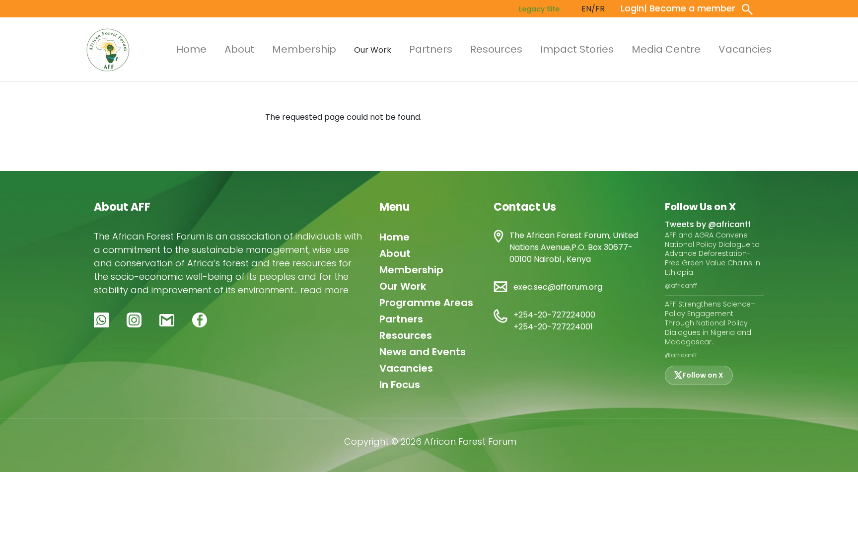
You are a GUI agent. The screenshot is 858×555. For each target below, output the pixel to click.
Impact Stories (577, 49)
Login (632, 8)
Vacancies (745, 49)
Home (191, 49)
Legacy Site (539, 9)
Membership (304, 49)
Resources (496, 49)
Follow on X (702, 375)
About (239, 49)
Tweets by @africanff (708, 224)
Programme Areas (426, 303)
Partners (430, 49)
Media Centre (666, 49)
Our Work (402, 286)
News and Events (422, 352)
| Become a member (689, 8)
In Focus (399, 385)
